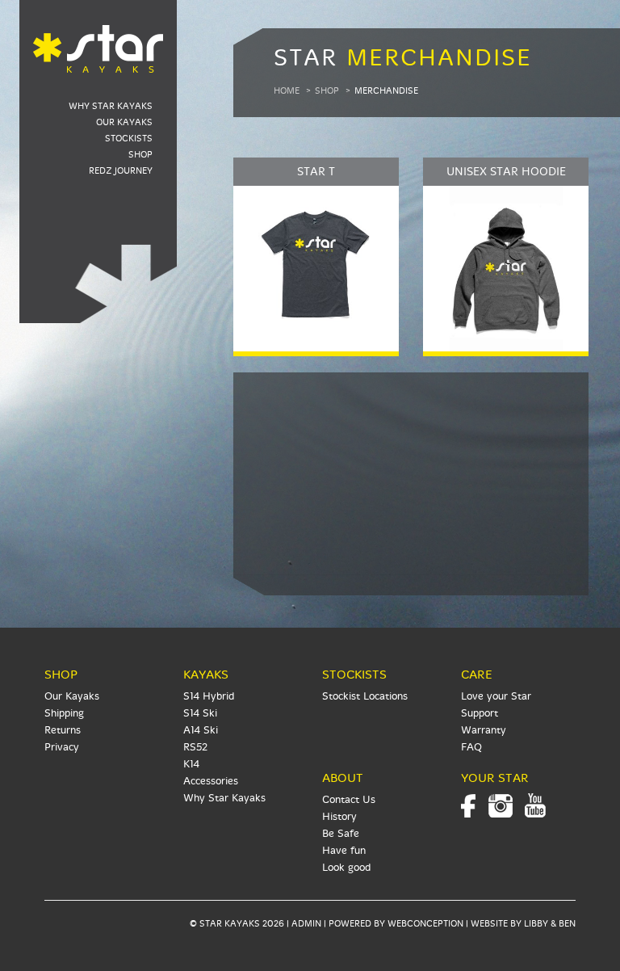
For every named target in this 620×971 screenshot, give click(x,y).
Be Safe (340, 833)
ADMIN (306, 923)
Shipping (64, 713)
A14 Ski (200, 730)
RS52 (195, 747)
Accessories (210, 781)
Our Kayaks (124, 122)
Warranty (483, 730)
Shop (140, 154)
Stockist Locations (365, 696)
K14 (191, 764)
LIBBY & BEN (550, 923)
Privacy (61, 747)
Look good (346, 867)
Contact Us (348, 799)
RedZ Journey (121, 171)
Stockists (129, 138)
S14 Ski (200, 713)
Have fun (344, 850)
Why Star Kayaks (111, 106)
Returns (62, 730)
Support (479, 713)
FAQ (471, 747)
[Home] (98, 38)
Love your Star (496, 696)
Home (287, 91)
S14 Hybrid (208, 696)
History (339, 816)
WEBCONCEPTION (425, 923)
